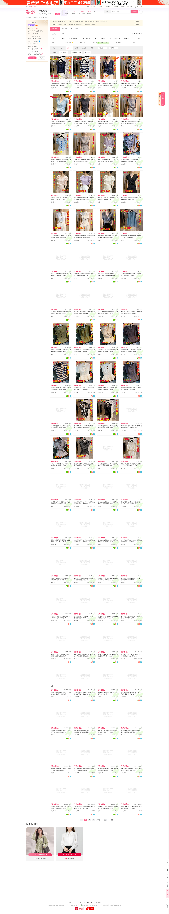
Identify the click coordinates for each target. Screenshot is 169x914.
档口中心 (108, 7)
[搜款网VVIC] (30, 12)
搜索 (134, 11)
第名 (35, 28)
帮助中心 (122, 7)
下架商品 (64, 28)
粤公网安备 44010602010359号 (91, 905)
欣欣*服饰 (71, 858)
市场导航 (38, 17)
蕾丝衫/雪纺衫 (39, 31)
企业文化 (79, 902)
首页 (88, 7)
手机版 (116, 7)
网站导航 (129, 7)
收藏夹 (101, 7)
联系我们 (98, 902)
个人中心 (93, 7)
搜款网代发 (35, 51)
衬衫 (33, 31)
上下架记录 (74, 28)
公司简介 (70, 902)
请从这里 (31, 7)
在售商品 (54, 28)
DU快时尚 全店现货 (40, 858)
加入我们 (89, 902)
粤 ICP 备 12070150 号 (73, 905)
